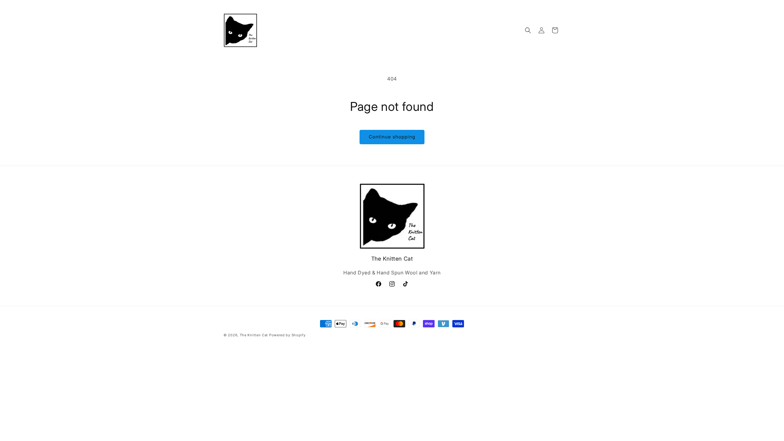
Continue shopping (392, 137)
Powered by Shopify (287, 335)
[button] (528, 30)
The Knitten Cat (254, 335)
